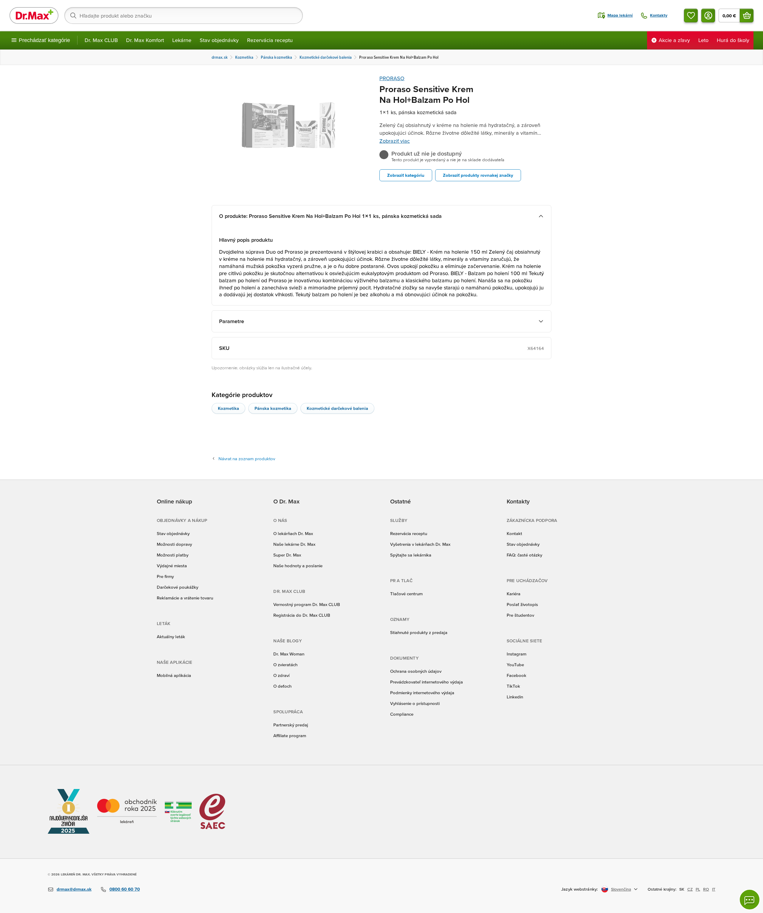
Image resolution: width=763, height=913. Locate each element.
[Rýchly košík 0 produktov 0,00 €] (746, 15)
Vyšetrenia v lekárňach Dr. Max (420, 544)
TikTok (513, 686)
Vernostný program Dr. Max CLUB (306, 604)
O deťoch (282, 686)
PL (698, 889)
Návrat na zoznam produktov (246, 458)
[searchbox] (183, 15)
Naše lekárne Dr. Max (294, 544)
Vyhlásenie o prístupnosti (415, 703)
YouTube (515, 664)
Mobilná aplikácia (174, 675)
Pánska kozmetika (273, 408)
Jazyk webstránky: (579, 889)
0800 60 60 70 (124, 889)
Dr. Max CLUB (101, 40)
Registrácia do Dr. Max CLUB (301, 615)
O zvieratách (285, 664)
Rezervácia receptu (270, 40)
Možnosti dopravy (174, 544)
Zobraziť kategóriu (405, 175)
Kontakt (514, 533)
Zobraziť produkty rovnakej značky (478, 175)
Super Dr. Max (287, 554)
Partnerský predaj (290, 724)
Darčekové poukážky (177, 587)
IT (713, 889)
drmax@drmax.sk (74, 889)
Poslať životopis (522, 604)
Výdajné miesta (172, 565)
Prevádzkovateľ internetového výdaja (426, 681)
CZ (690, 889)
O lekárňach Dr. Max (293, 533)
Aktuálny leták (171, 636)
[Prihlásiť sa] (708, 15)
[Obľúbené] (691, 15)
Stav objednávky (219, 40)
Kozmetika (228, 408)
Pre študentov (520, 615)
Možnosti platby (172, 554)
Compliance (401, 714)
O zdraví (281, 675)
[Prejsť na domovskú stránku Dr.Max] (34, 15)
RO (706, 889)
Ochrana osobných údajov (415, 671)
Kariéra (513, 593)
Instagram (516, 653)
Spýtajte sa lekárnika (410, 554)
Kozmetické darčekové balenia (337, 408)
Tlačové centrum (406, 593)
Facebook (516, 675)
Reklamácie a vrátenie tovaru (185, 597)
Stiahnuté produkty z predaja (418, 632)
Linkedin (515, 696)
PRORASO (391, 78)
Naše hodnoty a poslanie (297, 565)
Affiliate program (289, 735)
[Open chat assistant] (749, 899)
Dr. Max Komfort (145, 40)
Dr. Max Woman (288, 653)
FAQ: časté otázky (524, 554)
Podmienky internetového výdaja (422, 692)
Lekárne (181, 40)
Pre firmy (165, 576)
